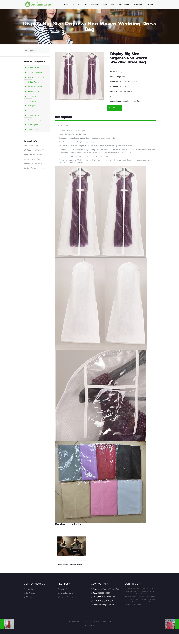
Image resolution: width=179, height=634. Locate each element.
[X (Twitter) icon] (86, 625)
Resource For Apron (66, 597)
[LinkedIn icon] (91, 625)
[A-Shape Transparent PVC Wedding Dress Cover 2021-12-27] (7, 624)
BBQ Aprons (32, 101)
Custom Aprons (33, 68)
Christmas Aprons (34, 120)
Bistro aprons (32, 110)
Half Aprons (32, 106)
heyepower (109, 621)
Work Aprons (32, 96)
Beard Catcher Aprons (36, 77)
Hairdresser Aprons (35, 91)
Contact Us (63, 589)
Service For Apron (66, 593)
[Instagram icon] (93, 625)
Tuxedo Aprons (33, 115)
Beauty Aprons (33, 125)
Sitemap (29, 597)
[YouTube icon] (88, 625)
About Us (29, 589)
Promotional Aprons (35, 72)
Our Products (30, 593)
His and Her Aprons (35, 87)
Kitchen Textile (33, 129)
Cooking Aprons (33, 82)
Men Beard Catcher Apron (70, 564)
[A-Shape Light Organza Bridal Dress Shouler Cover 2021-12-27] (172, 624)
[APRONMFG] (39, 4)
